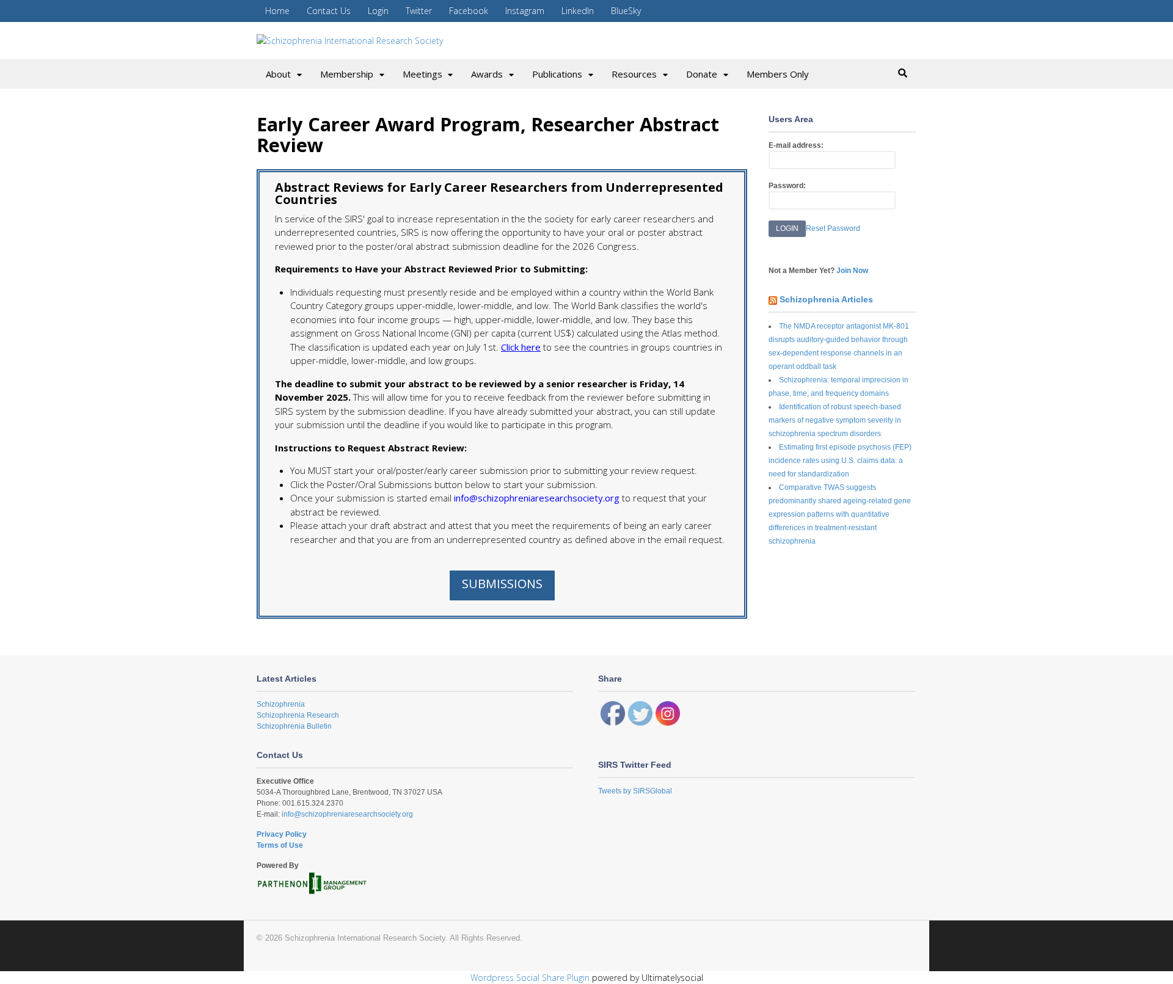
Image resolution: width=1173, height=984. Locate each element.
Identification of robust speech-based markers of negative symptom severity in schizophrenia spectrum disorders (835, 420)
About (278, 74)
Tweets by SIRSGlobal (635, 791)
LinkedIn (577, 10)
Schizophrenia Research (298, 715)
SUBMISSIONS (502, 583)
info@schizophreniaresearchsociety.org (346, 814)
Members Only (778, 74)
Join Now (852, 270)
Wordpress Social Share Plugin (531, 977)
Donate (701, 74)
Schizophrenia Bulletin (294, 726)
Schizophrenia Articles (826, 299)
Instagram (524, 10)
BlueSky (626, 10)
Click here (521, 347)
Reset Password (833, 228)
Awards (487, 74)
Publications (557, 74)
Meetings (422, 74)
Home (277, 10)
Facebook (468, 10)
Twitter (419, 10)
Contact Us (329, 10)
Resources (634, 74)
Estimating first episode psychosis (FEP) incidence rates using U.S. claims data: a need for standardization (840, 460)
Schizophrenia (281, 704)
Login (378, 10)
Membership (346, 74)
